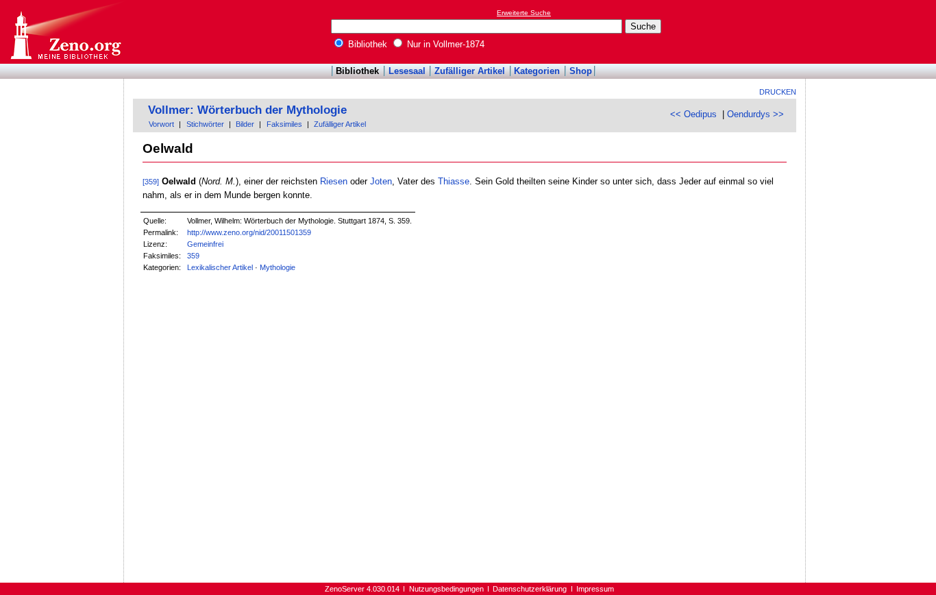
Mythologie (277, 267)
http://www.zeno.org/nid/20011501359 (249, 232)
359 (193, 256)
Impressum (595, 589)
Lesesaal (407, 71)
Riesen (333, 181)
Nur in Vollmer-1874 (444, 44)
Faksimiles (284, 124)
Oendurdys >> (755, 114)
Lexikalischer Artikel (220, 267)
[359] (151, 182)
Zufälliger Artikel (469, 71)
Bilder (245, 124)
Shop (580, 71)
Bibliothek (366, 44)
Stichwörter (205, 124)
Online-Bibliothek (65, 32)
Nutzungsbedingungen (446, 589)
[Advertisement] (873, 31)
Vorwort (161, 124)
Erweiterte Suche (524, 12)
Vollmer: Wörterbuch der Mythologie (247, 110)
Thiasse (453, 181)
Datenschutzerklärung (530, 589)
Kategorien (537, 71)
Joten (381, 181)
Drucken (777, 92)
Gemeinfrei (205, 244)
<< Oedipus (693, 114)
